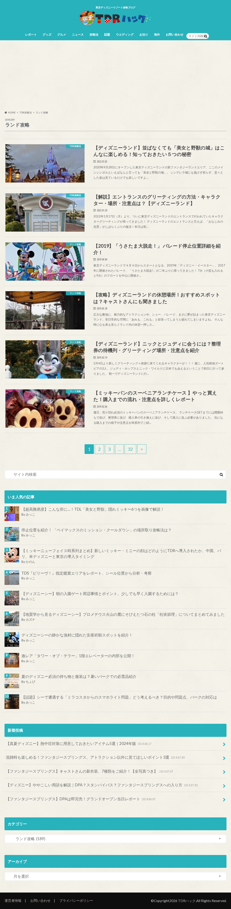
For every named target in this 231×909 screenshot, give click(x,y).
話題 (107, 34)
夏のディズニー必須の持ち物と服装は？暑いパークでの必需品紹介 (78, 676)
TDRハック (187, 901)
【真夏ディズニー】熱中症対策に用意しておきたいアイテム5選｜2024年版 (79, 743)
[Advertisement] (115, 75)
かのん (30, 562)
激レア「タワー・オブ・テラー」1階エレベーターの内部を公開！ (78, 655)
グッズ (47, 34)
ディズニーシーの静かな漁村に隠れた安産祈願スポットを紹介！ (77, 635)
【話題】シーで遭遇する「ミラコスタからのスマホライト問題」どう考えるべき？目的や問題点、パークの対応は (119, 697)
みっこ (30, 514)
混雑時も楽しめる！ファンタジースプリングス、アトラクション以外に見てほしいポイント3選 (95, 757)
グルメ (61, 34)
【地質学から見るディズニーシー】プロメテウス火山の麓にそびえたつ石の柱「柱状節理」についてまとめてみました (123, 614)
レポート (31, 34)
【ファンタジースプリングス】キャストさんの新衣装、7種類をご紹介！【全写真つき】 (89, 771)
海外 (157, 34)
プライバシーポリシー (76, 900)
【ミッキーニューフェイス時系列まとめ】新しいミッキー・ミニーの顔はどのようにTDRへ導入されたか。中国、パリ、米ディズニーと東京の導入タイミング (121, 553)
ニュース (78, 34)
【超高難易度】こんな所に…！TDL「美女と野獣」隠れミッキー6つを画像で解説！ (92, 509)
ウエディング (125, 34)
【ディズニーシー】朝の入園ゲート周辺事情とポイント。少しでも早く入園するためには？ (100, 593)
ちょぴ (30, 681)
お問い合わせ (174, 34)
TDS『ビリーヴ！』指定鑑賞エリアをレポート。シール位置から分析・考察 (86, 573)
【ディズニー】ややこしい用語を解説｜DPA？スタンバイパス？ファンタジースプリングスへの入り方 (102, 785)
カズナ (30, 619)
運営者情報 (13, 900)
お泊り (143, 34)
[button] (45, 169)
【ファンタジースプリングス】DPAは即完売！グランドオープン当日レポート (81, 798)
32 (130, 449)
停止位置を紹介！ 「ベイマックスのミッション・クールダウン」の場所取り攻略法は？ (96, 530)
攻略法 (94, 34)
